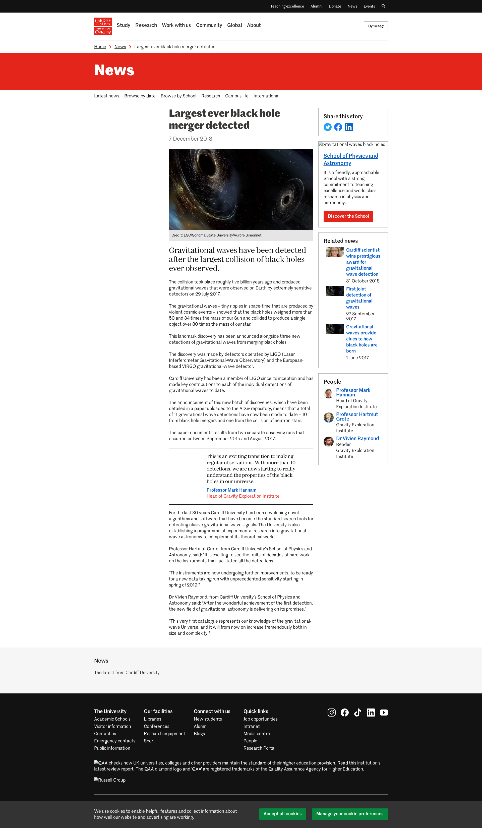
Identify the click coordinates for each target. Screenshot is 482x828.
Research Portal (259, 748)
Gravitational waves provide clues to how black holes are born (362, 339)
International (266, 96)
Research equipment (164, 734)
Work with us (176, 25)
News (352, 6)
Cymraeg (376, 26)
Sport (149, 741)
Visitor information (112, 726)
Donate (335, 6)
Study (123, 25)
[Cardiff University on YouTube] (384, 712)
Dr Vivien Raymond (357, 438)
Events (369, 6)
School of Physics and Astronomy (351, 159)
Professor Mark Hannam (243, 493)
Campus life (237, 96)
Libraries (152, 719)
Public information (112, 748)
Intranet (252, 726)
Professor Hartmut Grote (357, 417)
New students (208, 719)
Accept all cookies (283, 814)
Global (234, 25)
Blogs (199, 734)
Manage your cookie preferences (350, 814)
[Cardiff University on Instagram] (332, 712)
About (254, 25)
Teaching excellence (287, 6)
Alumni (316, 6)
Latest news (106, 96)
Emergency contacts (114, 741)
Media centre (257, 734)
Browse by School (178, 96)
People (250, 741)
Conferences (156, 726)
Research (146, 25)
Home (100, 47)
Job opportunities (261, 719)
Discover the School (348, 216)
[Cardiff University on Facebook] (345, 712)
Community (209, 25)
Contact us (105, 734)
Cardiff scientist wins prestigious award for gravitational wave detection (363, 262)
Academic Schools (112, 719)
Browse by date (140, 96)
